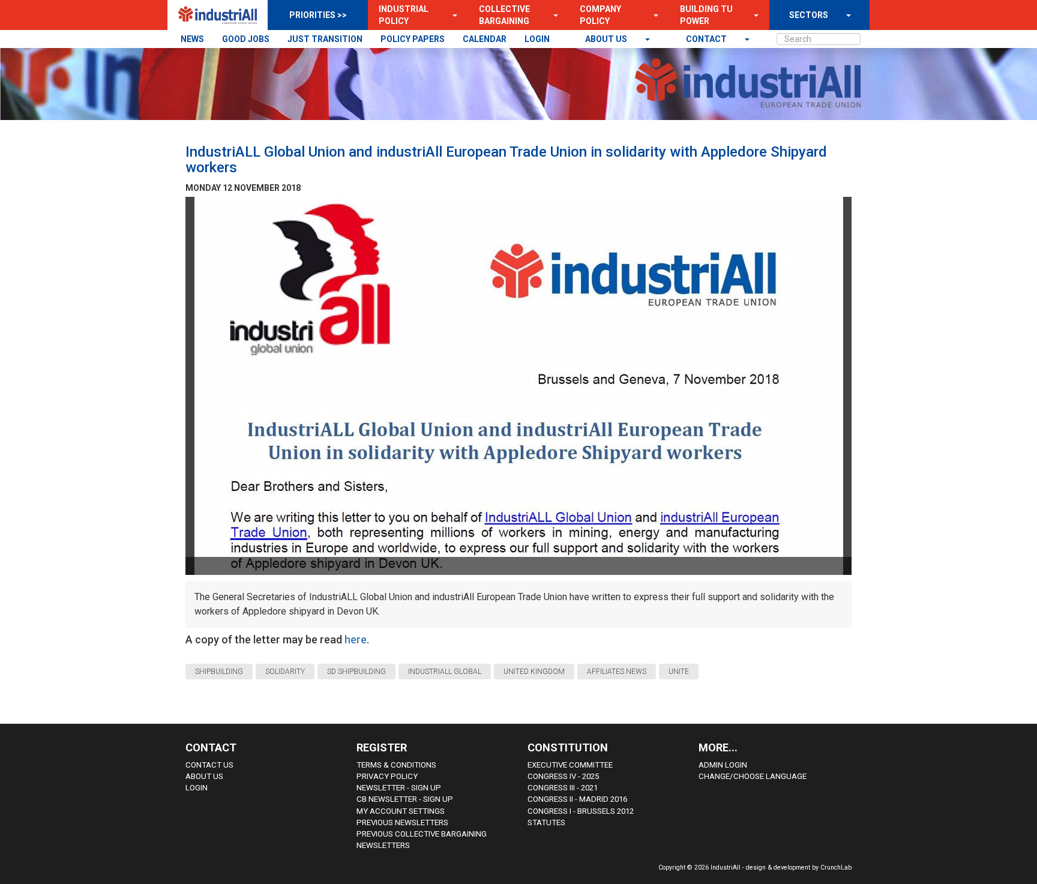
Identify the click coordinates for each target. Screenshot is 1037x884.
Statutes (546, 822)
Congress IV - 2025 (563, 776)
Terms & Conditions (396, 764)
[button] (451, 15)
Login (196, 787)
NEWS (192, 39)
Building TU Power (706, 15)
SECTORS (808, 15)
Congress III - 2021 (563, 787)
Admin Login (723, 764)
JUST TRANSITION (324, 39)
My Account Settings (400, 811)
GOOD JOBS (245, 39)
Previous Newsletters (402, 822)
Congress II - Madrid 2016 (577, 799)
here (355, 639)
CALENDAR (484, 39)
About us (607, 39)
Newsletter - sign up (398, 787)
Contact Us (209, 764)
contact (707, 39)
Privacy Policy (387, 776)
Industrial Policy (403, 15)
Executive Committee (570, 764)
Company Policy (600, 15)
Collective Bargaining (504, 15)
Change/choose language (753, 776)
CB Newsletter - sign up (404, 799)
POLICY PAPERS (412, 39)
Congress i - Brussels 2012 (581, 811)
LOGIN (537, 39)
